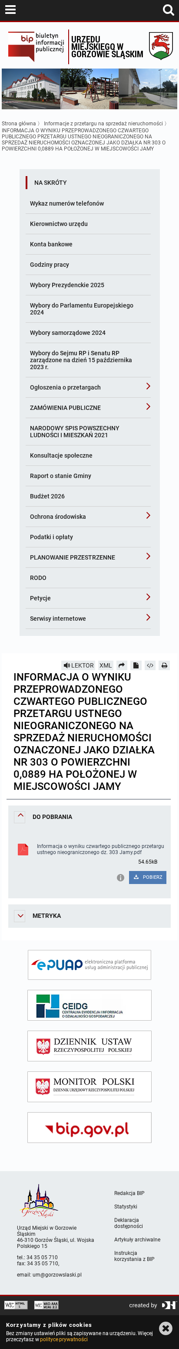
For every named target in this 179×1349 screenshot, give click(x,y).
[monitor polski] (89, 1086)
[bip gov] (89, 1127)
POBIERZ (152, 877)
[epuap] (89, 965)
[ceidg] (89, 1005)
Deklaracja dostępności (128, 1223)
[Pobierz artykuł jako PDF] (136, 665)
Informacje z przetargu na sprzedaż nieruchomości (103, 124)
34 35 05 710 (42, 1257)
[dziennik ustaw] (89, 1046)
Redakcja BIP (129, 1193)
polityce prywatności (64, 1339)
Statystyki (125, 1207)
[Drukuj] (164, 665)
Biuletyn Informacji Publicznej (36, 46)
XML (105, 665)
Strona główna (19, 124)
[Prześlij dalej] (122, 665)
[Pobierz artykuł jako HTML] (150, 665)
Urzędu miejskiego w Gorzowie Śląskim (107, 46)
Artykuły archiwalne (137, 1240)
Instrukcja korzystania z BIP (134, 1256)
